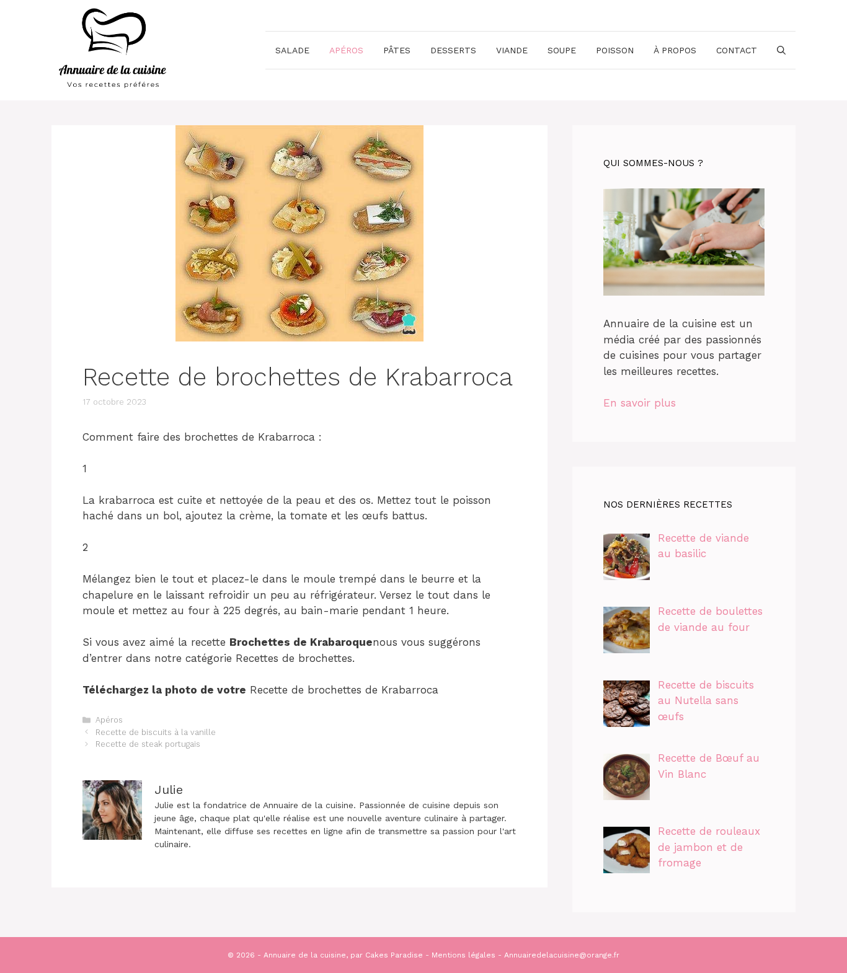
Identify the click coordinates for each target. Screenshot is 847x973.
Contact (736, 50)
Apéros (346, 50)
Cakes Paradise (394, 955)
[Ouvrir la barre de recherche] (781, 50)
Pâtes (396, 50)
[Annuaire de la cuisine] (113, 49)
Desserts (453, 50)
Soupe (562, 50)
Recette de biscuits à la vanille (155, 732)
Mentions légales (463, 955)
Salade (292, 50)
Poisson (615, 50)
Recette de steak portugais (147, 744)
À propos (675, 50)
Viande (512, 50)
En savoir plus (639, 403)
